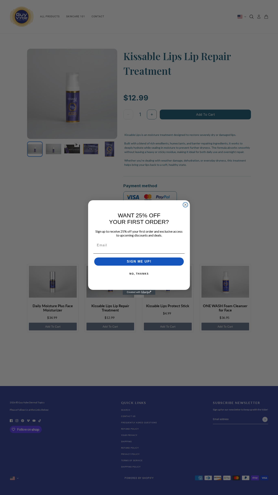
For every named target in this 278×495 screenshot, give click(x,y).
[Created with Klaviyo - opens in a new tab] (139, 292)
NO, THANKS (139, 273)
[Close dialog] (185, 204)
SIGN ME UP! (139, 261)
